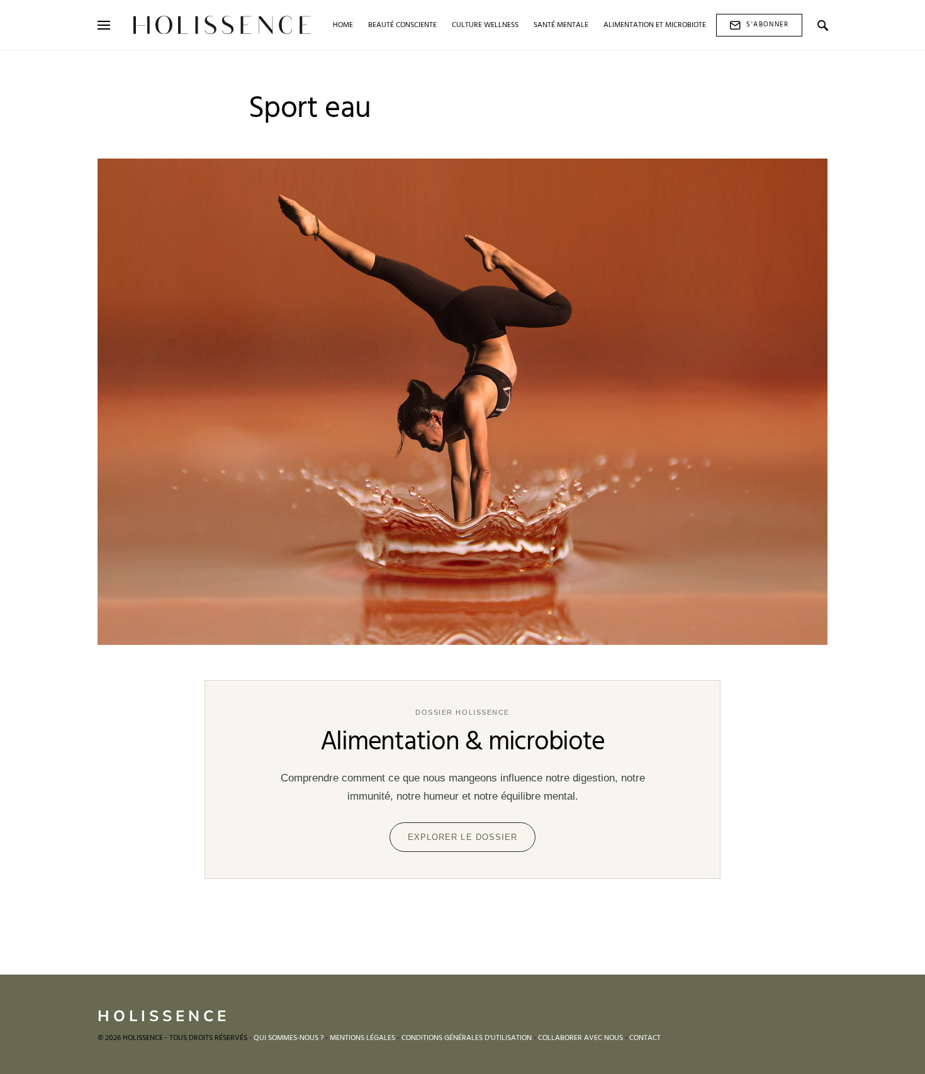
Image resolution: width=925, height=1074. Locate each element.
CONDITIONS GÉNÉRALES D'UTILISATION (466, 1038)
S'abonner (767, 24)
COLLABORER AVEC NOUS (580, 1038)
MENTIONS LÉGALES (362, 1038)
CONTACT (645, 1038)
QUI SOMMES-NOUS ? (288, 1038)
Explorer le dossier (462, 837)
